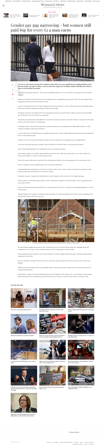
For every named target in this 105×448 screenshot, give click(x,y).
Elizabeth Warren (26, 0)
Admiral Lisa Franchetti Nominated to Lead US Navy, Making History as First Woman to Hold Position (23, 415)
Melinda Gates (8, 0)
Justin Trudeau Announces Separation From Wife (22, 335)
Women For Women (77, 444)
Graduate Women (89, 442)
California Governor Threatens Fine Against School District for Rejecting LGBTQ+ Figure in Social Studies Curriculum (24, 389)
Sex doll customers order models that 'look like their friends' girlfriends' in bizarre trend (54, 16)
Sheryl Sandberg (17, 0)
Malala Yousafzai (72, 0)
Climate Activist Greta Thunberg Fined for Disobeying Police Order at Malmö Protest (52, 362)
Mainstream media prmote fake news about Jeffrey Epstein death (34, 16)
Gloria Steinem (88, 0)
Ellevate (76, 442)
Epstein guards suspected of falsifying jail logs (15, 16)
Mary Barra (56, 0)
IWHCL (81, 442)
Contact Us (49, 442)
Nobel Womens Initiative (66, 442)
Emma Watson (80, 0)
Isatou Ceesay (96, 0)
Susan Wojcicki (48, 0)
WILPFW (85, 444)
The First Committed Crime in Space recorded (74, 16)
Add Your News (52, 12)
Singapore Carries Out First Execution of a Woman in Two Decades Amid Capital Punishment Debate (51, 336)
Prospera (91, 444)
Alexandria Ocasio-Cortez (38, 0)
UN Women (56, 442)
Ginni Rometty (63, 0)
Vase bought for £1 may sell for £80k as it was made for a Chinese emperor (93, 16)
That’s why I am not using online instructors (21, 309)
